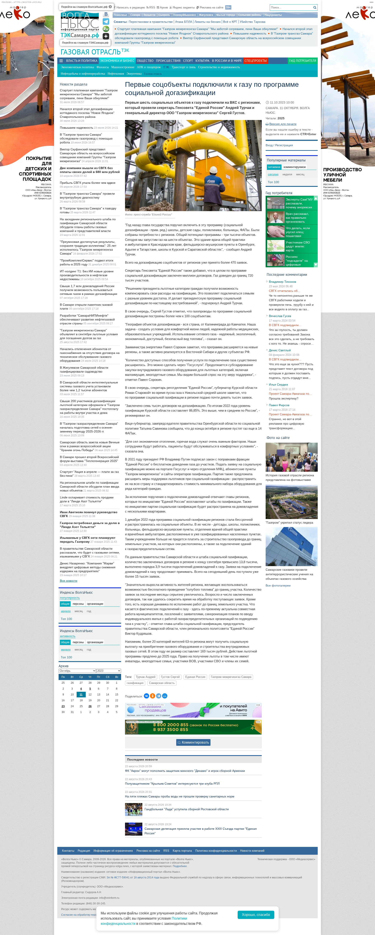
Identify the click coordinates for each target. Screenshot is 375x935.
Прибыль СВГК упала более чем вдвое (87, 182)
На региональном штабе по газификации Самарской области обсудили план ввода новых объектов (89, 486)
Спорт (188, 61)
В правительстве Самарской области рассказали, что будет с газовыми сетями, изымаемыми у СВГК (90, 552)
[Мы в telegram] (106, 21)
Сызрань (164, 14)
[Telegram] (158, 695)
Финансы (103, 67)
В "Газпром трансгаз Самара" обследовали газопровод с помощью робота (86, 138)
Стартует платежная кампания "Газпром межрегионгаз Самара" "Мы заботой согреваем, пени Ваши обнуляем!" (198, 29)
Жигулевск (206, 14)
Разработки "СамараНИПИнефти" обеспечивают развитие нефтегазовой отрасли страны (87, 319)
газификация (135, 683)
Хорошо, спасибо (256, 915)
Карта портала (182, 850)
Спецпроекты (256, 61)
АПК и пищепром (149, 67)
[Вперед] (316, 265)
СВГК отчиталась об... (284, 290)
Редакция (84, 850)
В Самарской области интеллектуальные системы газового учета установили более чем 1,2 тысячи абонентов (89, 386)
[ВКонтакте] (146, 695)
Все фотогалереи (278, 585)
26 (90, 706)
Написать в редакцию (131, 7)
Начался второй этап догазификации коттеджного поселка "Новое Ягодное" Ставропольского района (87, 112)
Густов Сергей (170, 677)
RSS (152, 7)
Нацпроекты (273, 14)
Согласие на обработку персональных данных (90, 914)
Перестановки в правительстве (151, 21)
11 (81, 694)
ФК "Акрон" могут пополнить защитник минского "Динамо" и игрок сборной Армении (185, 770)
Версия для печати (282, 124)
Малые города (225, 14)
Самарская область (162, 683)
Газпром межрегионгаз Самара (231, 677)
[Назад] (316, 198)
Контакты (68, 850)
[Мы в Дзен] (106, 36)
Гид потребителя (302, 61)
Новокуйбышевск (184, 14)
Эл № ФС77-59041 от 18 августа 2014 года (133, 877)
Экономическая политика (77, 67)
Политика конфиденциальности (216, 850)
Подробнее (180, 866)
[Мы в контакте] (106, 14)
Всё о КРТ (230, 21)
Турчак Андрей (145, 677)
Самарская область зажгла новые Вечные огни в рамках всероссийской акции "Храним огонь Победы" (90, 446)
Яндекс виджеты (184, 7)
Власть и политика (81, 61)
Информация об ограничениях (113, 850)
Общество (145, 61)
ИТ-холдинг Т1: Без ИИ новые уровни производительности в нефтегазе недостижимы (86, 275)
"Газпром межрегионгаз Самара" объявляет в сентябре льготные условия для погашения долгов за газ (89, 334)
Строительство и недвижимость (219, 67)
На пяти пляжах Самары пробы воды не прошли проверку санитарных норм (179, 796)
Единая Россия (195, 677)
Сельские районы (249, 14)
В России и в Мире (227, 61)
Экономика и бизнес (117, 61)
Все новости (68, 580)
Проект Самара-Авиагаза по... (290, 393)
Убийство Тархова (252, 21)
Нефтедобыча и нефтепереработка (83, 73)
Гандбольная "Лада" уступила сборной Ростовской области (187, 809)
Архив (164, 7)
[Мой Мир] (164, 695)
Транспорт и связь (184, 67)
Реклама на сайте (211, 7)
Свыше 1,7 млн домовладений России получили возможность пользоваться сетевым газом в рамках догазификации (88, 290)
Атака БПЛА (183, 21)
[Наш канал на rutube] (106, 29)
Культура (202, 61)
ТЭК (125, 50)
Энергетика (134, 73)
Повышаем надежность (250, 33)
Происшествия (168, 61)
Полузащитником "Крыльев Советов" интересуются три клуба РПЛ (172, 783)
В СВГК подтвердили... (285, 325)
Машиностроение (122, 67)
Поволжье (120, 14)
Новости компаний (252, 850)
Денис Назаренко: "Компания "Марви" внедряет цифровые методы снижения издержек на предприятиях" (87, 567)
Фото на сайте (278, 437)
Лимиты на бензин (207, 21)
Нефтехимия (116, 73)
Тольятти (149, 14)
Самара (135, 14)
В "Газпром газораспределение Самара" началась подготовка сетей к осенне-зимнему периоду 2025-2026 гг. (89, 427)
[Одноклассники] (152, 695)
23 (63, 706)
